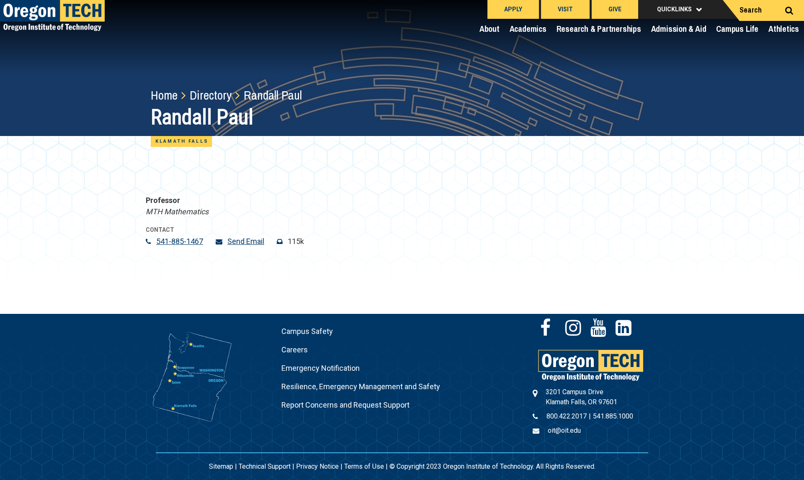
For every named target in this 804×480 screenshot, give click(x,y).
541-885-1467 (179, 241)
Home (164, 95)
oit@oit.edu (564, 430)
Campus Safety (307, 331)
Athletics (783, 28)
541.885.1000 (613, 416)
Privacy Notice (317, 466)
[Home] (590, 365)
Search (751, 10)
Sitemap (221, 466)
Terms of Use (364, 466)
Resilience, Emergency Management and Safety (360, 386)
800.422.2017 (566, 416)
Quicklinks (674, 9)
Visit (565, 9)
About (489, 28)
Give (614, 9)
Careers (294, 349)
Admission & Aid (678, 28)
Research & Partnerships (599, 28)
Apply (513, 9)
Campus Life (737, 28)
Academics (528, 28)
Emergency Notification (320, 368)
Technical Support (265, 466)
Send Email (245, 241)
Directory (211, 95)
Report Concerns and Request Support (345, 404)
